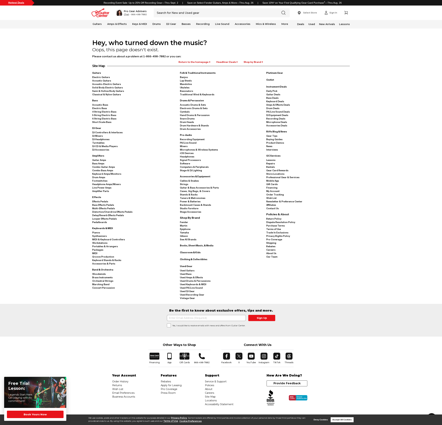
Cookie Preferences (190, 421)
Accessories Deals (276, 125)
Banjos (184, 77)
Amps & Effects (117, 24)
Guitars (97, 24)
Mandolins (186, 84)
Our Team (271, 256)
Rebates (270, 246)
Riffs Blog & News (276, 131)
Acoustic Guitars (101, 80)
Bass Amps (98, 163)
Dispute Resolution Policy (280, 222)
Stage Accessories (190, 211)
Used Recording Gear (192, 294)
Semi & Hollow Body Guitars (108, 91)
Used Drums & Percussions (195, 280)
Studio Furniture (189, 208)
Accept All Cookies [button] (342, 420)
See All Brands (188, 239)
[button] (131, 12)
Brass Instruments (102, 277)
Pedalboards (99, 222)
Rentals (270, 167)
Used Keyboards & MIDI (193, 284)
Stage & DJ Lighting (191, 170)
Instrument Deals (276, 86)
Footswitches (99, 180)
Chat (126, 14)
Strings (184, 184)
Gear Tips (271, 135)
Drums (156, 24)
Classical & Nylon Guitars (106, 94)
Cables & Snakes (189, 180)
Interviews (272, 149)
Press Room (168, 392)
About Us (271, 253)
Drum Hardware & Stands (194, 125)
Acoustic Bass (100, 104)
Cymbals (185, 111)
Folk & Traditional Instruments (198, 72)
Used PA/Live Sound (191, 287)
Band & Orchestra (102, 269)
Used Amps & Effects (191, 277)
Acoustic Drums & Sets (193, 104)
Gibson (184, 236)
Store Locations (275, 173)
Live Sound (222, 24)
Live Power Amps (101, 187)
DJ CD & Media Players (105, 146)
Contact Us (272, 208)
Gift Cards (272, 184)
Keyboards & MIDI (102, 228)
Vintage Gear (187, 298)
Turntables (98, 142)
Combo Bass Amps (102, 170)
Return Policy (273, 218)
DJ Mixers (97, 135)
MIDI (94, 253)
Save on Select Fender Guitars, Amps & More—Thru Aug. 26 (220, 2)
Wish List (271, 198)
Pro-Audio (186, 135)
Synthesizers (99, 236)
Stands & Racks (189, 194)
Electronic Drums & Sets (194, 108)
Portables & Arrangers (105, 246)
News (269, 146)
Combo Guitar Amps (103, 167)
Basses (186, 24)
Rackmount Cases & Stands (195, 205)
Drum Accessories (190, 129)
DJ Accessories (100, 149)
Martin (183, 225)
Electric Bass (99, 108)
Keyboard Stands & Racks (106, 260)
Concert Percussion (103, 287)
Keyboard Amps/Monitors (106, 173)
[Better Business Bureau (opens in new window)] (271, 398)
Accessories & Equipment (195, 176)
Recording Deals (275, 118)
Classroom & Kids (190, 252)
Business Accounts (123, 396)
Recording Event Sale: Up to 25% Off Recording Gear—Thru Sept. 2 (141, 2)
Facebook (226, 358)
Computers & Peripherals (194, 167)
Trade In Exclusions (277, 232)
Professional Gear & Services (282, 177)
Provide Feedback (287, 383)
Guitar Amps (99, 160)
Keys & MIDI (139, 24)
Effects (96, 197)
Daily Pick (271, 91)
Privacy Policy (179, 418)
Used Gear (186, 266)
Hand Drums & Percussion (195, 115)
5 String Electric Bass (104, 115)
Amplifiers (98, 155)
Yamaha (184, 232)
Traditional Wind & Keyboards (197, 94)
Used (311, 24)
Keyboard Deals (275, 101)
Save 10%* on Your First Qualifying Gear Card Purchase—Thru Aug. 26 (302, 2)
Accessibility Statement (219, 404)
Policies (209, 385)
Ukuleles (184, 87)
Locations (211, 400)
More (284, 24)
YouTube (251, 358)
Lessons (344, 24)
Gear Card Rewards (277, 170)
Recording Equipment (192, 139)
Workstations (99, 243)
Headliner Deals (226, 62)
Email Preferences (123, 392)
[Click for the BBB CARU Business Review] (298, 398)
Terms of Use (170, 421)
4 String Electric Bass (104, 111)
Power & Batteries (190, 201)
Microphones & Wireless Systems (199, 149)
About (208, 389)
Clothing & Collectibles (193, 259)
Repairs (270, 163)
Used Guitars (187, 270)
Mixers (184, 146)
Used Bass (185, 274)
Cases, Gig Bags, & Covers (195, 191)
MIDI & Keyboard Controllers (108, 239)
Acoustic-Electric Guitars (106, 84)
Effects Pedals (100, 201)
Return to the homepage (194, 62)
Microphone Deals (276, 122)
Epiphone (185, 229)
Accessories (242, 24)
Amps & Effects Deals (278, 104)
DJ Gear (171, 24)
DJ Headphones (100, 139)
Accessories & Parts (103, 263)
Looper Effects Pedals (104, 218)
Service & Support (216, 381)
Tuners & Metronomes (192, 198)
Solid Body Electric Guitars (107, 87)
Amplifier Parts (100, 191)
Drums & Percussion (192, 100)
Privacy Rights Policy (278, 236)
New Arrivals (327, 24)
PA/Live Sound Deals (278, 111)
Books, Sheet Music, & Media (196, 245)
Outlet (270, 79)
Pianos (96, 232)
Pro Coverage (274, 239)
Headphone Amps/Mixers (106, 184)
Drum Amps (98, 177)
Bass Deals (272, 97)
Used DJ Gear (187, 291)
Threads (289, 358)
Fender (184, 222)
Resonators (186, 91)
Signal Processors (190, 160)
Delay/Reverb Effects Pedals (108, 215)
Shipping (271, 243)
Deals (300, 24)
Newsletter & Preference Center (284, 201)
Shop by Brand (252, 62)
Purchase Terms (275, 225)
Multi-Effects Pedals (103, 208)
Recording (203, 24)
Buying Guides (274, 139)
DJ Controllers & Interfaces (107, 132)
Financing (271, 187)
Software (185, 163)
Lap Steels (186, 80)
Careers (270, 249)
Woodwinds (99, 274)
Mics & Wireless (266, 24)
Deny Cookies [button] (321, 420)
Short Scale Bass (101, 122)
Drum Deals (272, 108)
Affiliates (271, 205)
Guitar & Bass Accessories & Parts (199, 187)
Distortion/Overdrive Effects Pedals (112, 211)
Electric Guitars (101, 77)
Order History (120, 381)
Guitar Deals (273, 94)
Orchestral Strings (102, 280)
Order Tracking (275, 194)
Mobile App (272, 180)
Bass (95, 100)
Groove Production (103, 256)
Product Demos (275, 142)
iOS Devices (187, 153)
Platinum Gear (274, 72)
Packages (97, 249)
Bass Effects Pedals (103, 205)
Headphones (187, 156)
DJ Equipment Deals (277, 115)
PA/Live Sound (188, 142)
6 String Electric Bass (104, 118)
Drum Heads (187, 122)
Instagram (264, 358)
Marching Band (100, 284)
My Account (273, 191)
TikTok (277, 358)
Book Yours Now (35, 414)
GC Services (273, 155)
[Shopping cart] (346, 12)
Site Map (210, 396)
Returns (117, 385)
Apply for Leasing (171, 385)
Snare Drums (187, 118)
